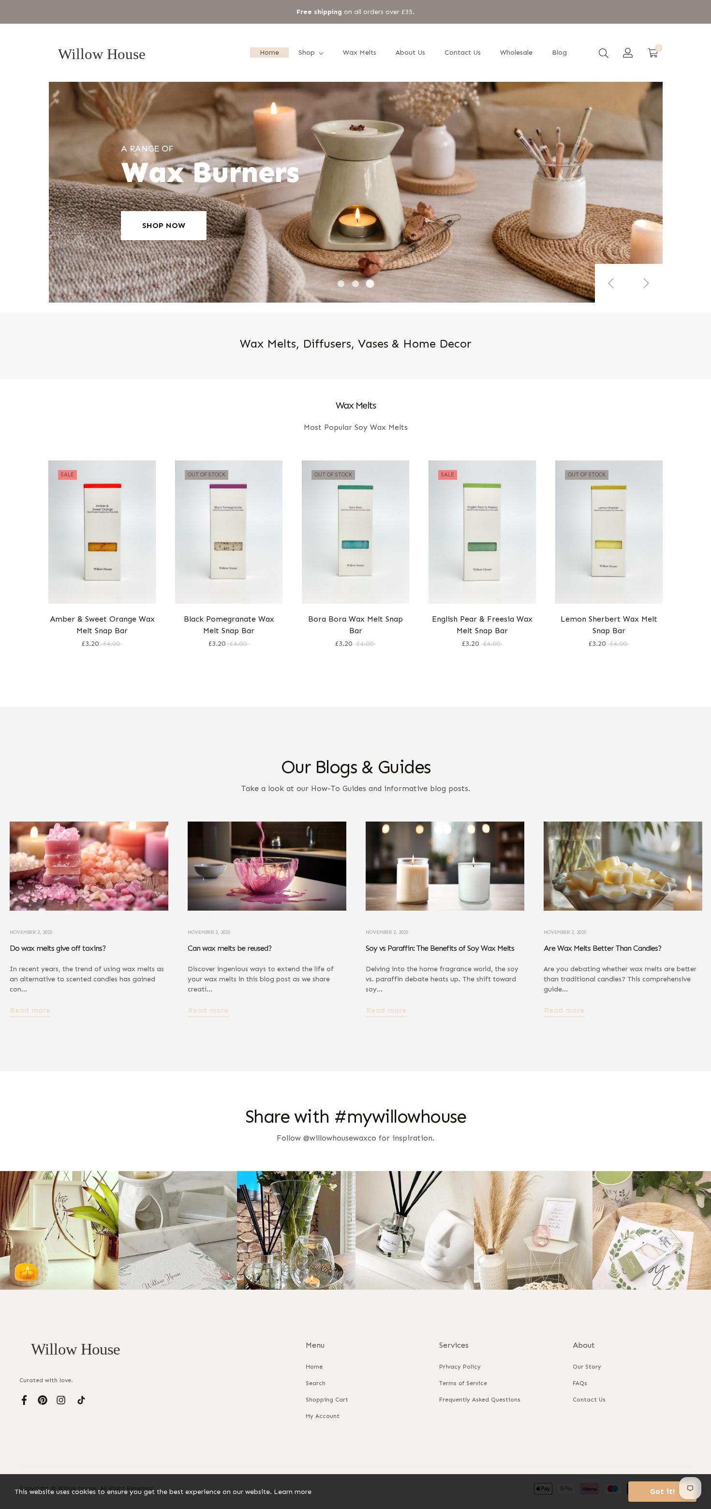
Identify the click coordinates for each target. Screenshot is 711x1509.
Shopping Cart (327, 1399)
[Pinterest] (42, 1399)
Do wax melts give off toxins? (57, 948)
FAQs (580, 1383)
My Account (323, 1416)
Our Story (587, 1366)
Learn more (292, 1492)
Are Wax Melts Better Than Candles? (602, 948)
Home (314, 1366)
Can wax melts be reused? (229, 948)
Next (646, 283)
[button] (603, 52)
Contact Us (589, 1399)
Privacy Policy (460, 1366)
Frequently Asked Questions (479, 1399)
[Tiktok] (81, 1399)
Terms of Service (463, 1383)
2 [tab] (355, 283)
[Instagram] (61, 1399)
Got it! (662, 1491)
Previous (612, 283)
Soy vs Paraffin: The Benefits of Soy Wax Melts (440, 948)
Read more (30, 1010)
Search (316, 1383)
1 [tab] (341, 283)
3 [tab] (370, 283)
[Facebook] (24, 1399)
